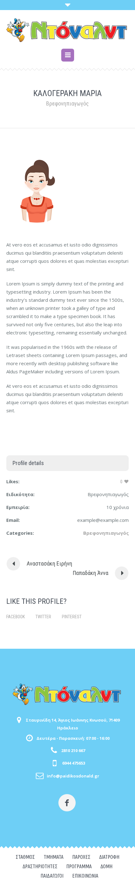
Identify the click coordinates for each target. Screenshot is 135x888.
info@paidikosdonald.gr (73, 776)
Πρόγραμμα (79, 866)
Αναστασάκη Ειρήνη (49, 563)
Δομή (106, 866)
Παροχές (81, 857)
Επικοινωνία (85, 876)
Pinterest (72, 616)
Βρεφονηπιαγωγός (106, 533)
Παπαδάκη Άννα (90, 573)
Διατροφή (109, 857)
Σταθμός (25, 857)
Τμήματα (53, 857)
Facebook (15, 616)
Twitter (43, 616)
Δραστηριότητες (40, 866)
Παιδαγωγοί (51, 876)
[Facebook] (67, 802)
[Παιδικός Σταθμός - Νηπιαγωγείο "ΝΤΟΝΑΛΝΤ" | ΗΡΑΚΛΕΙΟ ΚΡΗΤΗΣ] (67, 30)
